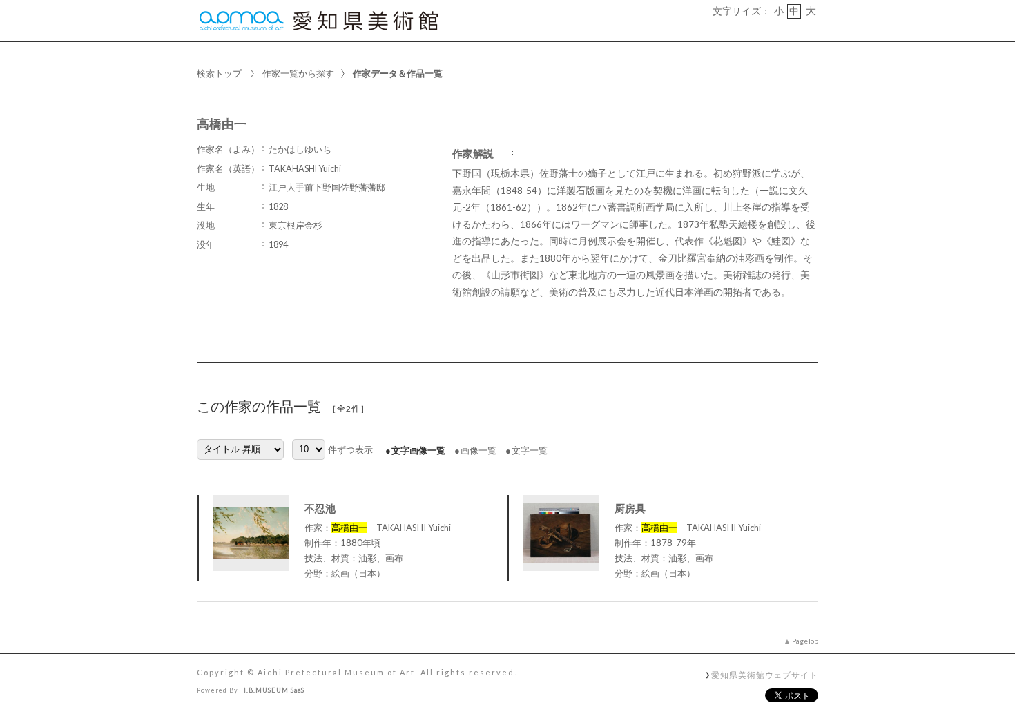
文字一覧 (530, 450)
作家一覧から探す (298, 73)
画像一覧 (478, 450)
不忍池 (320, 508)
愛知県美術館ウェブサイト (764, 674)
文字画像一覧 (418, 450)
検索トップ (219, 73)
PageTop (805, 641)
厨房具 (630, 508)
